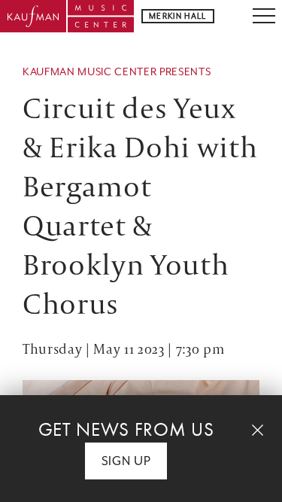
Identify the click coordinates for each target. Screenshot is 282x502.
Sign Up (126, 461)
